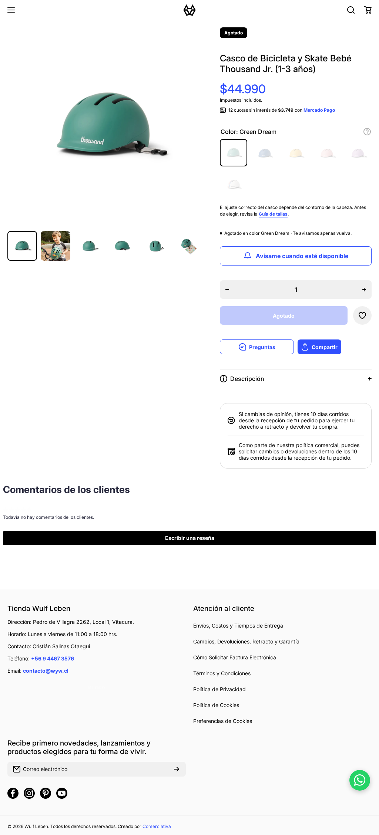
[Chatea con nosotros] (359, 780)
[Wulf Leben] (189, 10)
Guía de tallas (273, 214)
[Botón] (367, 131)
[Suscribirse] (176, 769)
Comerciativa (156, 826)
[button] (368, 10)
